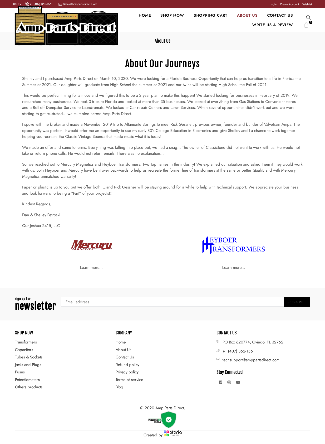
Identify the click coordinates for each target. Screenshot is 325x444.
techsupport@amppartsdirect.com (251, 360)
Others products (29, 387)
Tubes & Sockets (29, 357)
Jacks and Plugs (28, 364)
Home (145, 15)
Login (273, 4)
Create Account (289, 4)
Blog (119, 387)
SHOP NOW (172, 15)
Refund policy (127, 364)
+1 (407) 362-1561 (238, 351)
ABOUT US (247, 15)
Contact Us (125, 357)
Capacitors (24, 349)
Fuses (20, 372)
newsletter (35, 304)
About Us (123, 349)
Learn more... (91, 267)
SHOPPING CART (210, 15)
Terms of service (129, 379)
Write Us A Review (272, 25)
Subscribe (297, 302)
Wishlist (307, 4)
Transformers (26, 342)
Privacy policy (127, 372)
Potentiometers (27, 379)
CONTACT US (280, 15)
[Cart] (306, 24)
